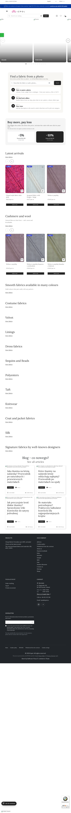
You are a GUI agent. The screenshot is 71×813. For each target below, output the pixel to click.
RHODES (39, 555)
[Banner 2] (28, 64)
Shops (38, 571)
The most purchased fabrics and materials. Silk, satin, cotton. (18, 547)
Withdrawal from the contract (45, 546)
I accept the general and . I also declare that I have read (20, 628)
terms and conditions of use (23, 625)
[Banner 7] (37, 64)
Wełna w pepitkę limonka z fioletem (56, 265)
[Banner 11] (45, 64)
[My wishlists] (61, 15)
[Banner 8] (39, 64)
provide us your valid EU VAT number (58, 6)
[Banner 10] (43, 64)
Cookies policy (41, 544)
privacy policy (10, 627)
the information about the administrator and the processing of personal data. (20, 629)
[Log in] (57, 15)
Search (57, 83)
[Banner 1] (26, 64)
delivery (39, 542)
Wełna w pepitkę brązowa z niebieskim (35, 265)
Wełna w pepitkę (53, 195)
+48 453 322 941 (45, 597)
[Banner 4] (32, 64)
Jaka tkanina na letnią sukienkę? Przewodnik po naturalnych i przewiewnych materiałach (18, 476)
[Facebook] (43, 604)
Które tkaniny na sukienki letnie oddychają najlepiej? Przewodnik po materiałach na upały (49, 476)
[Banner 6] (35, 64)
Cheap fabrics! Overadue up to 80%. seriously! (18, 542)
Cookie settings (45, 647)
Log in (7, 585)
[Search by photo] (41, 15)
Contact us (40, 567)
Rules (38, 553)
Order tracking (9, 583)
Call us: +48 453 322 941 (11, 1)
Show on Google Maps (43, 594)
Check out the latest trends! (13, 544)
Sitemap (39, 569)
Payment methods (42, 551)
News (18, 487)
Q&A (38, 560)
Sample (39, 557)
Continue (10, 487)
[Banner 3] (30, 64)
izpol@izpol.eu (45, 600)
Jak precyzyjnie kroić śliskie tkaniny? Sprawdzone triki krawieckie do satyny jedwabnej (18, 508)
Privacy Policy (41, 656)
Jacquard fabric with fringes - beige (33, 196)
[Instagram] (38, 604)
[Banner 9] (41, 64)
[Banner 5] (33, 64)
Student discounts (42, 564)
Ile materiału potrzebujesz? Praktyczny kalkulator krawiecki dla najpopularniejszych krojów (49, 509)
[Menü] (68, 797)
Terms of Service (51, 656)
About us (39, 548)
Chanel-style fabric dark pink (14, 196)
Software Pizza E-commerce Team (38, 658)
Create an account (10, 588)
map (38, 562)
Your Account (10, 579)
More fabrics (8, 157)
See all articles (35, 461)
